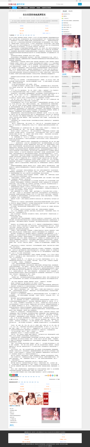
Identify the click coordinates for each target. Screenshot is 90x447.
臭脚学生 (65, 16)
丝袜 (65, 53)
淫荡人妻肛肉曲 (15, 379)
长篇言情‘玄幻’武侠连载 (46, 7)
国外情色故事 (32, 7)
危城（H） (22, 33)
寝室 (18, 35)
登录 (76, 0)
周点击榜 (65, 11)
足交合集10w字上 (66, 14)
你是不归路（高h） (22, 391)
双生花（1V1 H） (63, 441)
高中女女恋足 (65, 29)
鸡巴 (31, 35)
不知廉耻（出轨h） (63, 439)
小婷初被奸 (12, 413)
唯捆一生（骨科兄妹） (26, 441)
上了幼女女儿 (65, 18)
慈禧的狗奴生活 (66, 31)
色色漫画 (21, 28)
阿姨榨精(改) (65, 22)
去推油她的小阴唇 (13, 410)
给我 (26, 35)
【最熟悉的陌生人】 (14, 422)
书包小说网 (22, 30)
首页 (10, 7)
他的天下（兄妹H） (47, 391)
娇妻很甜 (46, 30)
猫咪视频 (21, 25)
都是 (71, 55)
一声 (71, 56)
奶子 (15, 35)
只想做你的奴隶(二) (53, 379)
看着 (71, 51)
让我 (77, 51)
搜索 (80, 4)
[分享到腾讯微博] (53, 375)
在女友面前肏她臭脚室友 (21, 10)
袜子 (71, 58)
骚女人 (65, 51)
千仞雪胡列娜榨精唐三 (67, 33)
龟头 (34, 35)
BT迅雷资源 (25, 7)
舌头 (65, 58)
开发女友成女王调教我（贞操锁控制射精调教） (71, 20)
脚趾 (77, 55)
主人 (71, 53)
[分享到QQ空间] (48, 375)
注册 (80, 0)
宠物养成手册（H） (47, 388)
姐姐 (77, 56)
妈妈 (65, 55)
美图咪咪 (19, 7)
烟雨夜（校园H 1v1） (47, 33)
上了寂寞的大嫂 (13, 418)
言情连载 (38, 7)
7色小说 (46, 25)
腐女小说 (14, 7)
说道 (77, 58)
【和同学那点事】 (13, 420)
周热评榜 (70, 11)
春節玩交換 (12, 417)
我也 (23, 35)
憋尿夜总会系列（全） (67, 25)
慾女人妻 (11, 408)
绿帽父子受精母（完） (67, 27)
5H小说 (46, 28)
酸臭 (29, 35)
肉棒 (77, 53)
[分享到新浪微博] (50, 375)
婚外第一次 (12, 412)
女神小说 (20, 17)
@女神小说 (46, 17)
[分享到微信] (55, 375)
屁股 (21, 35)
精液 (65, 56)
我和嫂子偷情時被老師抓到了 (15, 415)
